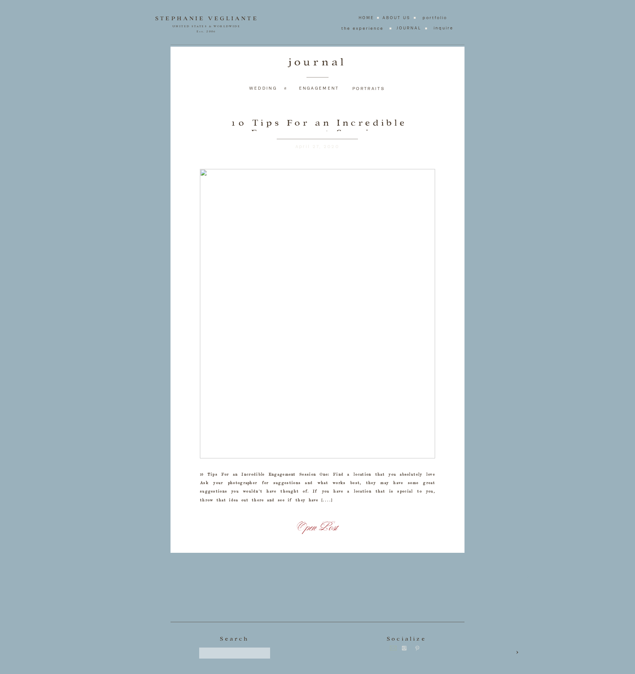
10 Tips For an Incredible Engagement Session (319, 128)
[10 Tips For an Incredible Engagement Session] (317, 313)
